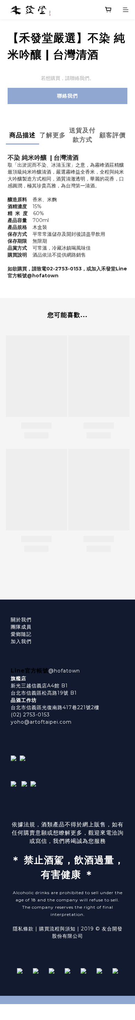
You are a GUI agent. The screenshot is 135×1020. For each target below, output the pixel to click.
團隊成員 (21, 627)
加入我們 (21, 641)
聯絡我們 (67, 96)
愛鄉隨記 (21, 634)
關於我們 (21, 619)
